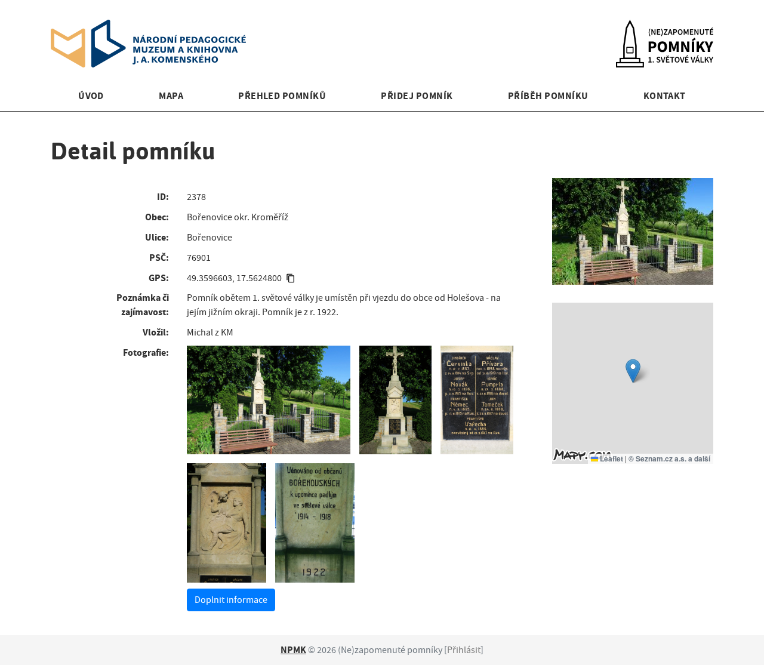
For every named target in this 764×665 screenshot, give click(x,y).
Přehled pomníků (282, 96)
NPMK (293, 650)
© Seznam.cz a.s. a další (669, 458)
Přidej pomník (416, 96)
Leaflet (610, 458)
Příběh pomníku (548, 96)
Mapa (171, 96)
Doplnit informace (231, 600)
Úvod (91, 96)
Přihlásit (463, 650)
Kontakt (664, 96)
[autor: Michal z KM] (268, 400)
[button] (633, 371)
